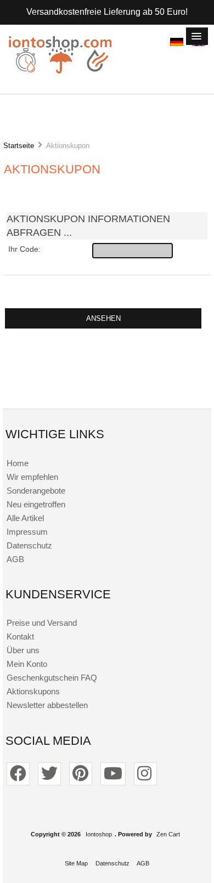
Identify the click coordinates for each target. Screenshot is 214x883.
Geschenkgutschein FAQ (52, 677)
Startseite (18, 145)
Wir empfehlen (32, 477)
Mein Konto (27, 664)
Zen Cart (168, 834)
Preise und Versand (42, 622)
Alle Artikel (25, 518)
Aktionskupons (33, 691)
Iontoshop (99, 834)
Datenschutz (29, 545)
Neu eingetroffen (36, 504)
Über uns (23, 650)
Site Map (76, 863)
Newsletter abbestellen (47, 705)
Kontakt (20, 636)
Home (18, 463)
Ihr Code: (24, 249)
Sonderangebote (36, 490)
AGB (15, 559)
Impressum (27, 531)
